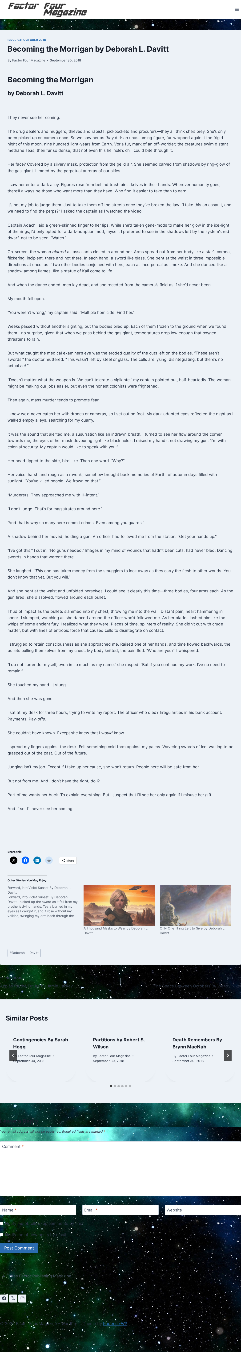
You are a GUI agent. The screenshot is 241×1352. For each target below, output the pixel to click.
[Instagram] (22, 1298)
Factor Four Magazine (28, 60)
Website (174, 1210)
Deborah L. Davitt (24, 953)
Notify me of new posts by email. (36, 1234)
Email (91, 1210)
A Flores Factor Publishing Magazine (36, 1276)
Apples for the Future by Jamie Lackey (36, 982)
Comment (13, 1146)
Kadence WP (115, 1323)
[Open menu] (236, 9)
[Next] (228, 1055)
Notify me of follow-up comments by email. (46, 1223)
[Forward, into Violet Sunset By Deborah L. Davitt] (46, 901)
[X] (13, 1298)
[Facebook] (4, 1298)
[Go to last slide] (13, 1055)
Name (9, 1210)
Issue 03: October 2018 (27, 40)
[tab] (111, 1086)
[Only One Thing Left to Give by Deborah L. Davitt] (195, 905)
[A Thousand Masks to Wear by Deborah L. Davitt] (119, 905)
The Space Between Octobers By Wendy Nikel (197, 982)
